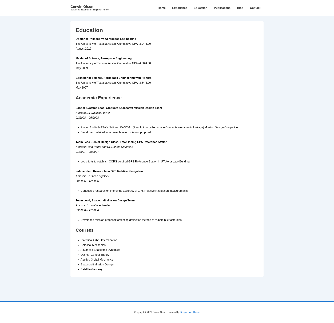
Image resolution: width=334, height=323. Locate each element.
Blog (240, 7)
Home (162, 7)
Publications (222, 7)
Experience (179, 7)
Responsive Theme (190, 312)
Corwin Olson (81, 7)
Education (200, 7)
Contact (255, 7)
